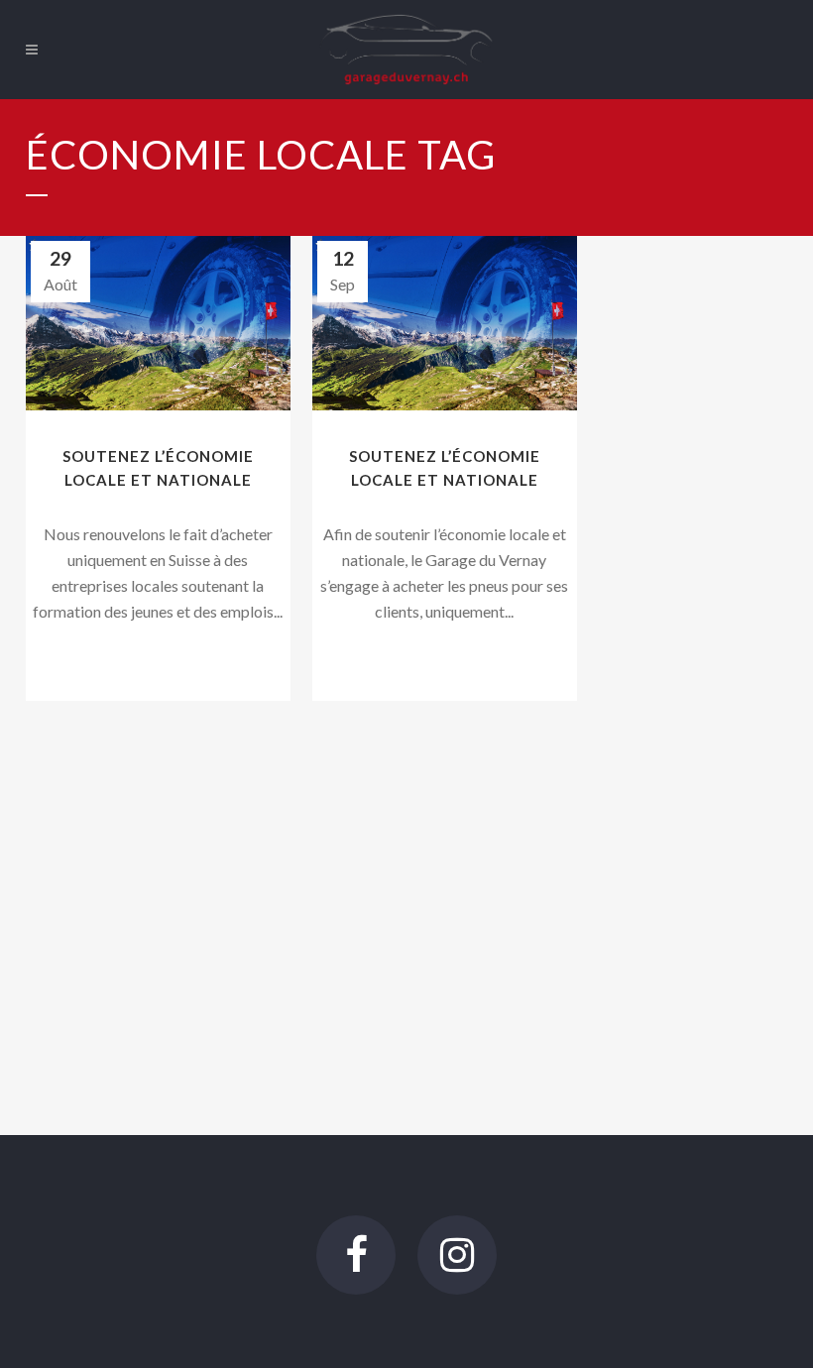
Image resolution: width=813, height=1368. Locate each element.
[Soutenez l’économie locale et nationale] (158, 323)
